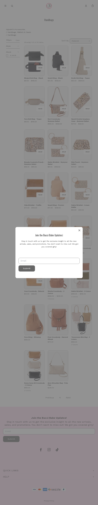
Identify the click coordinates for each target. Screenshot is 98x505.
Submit (26, 268)
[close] (79, 230)
